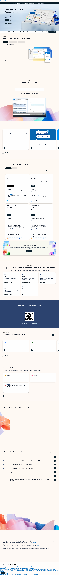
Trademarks (27, 574)
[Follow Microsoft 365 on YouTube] (15, 564)
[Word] (9, 238)
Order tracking (11, 567)
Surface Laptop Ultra (10, 566)
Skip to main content (3, 0)
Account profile (50, 566)
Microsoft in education (34, 567)
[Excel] (11, 238)
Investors (47, 570)
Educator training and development (16, 568)
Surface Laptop (5, 566)
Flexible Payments (28, 567)
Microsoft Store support (3, 567)
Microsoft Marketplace (16, 570)
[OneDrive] (33, 201)
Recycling (33, 574)
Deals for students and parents (25, 568)
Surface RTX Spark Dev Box (17, 566)
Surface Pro (1, 566)
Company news (38, 570)
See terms (32, 182)
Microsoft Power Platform (20, 569)
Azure (40, 569)
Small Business (37, 569)
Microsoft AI (1, 569)
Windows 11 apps (45, 566)
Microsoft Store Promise (22, 567)
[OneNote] (16, 238)
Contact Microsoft (12, 574)
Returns (8, 567)
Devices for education (41, 567)
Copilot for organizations (24, 566)
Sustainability (2, 571)
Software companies (22, 570)
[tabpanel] (29, 57)
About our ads (37, 574)
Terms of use (23, 574)
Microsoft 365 (15, 569)
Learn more (34, 542)
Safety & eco (30, 574)
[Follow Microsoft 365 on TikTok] (19, 564)
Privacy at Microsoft (43, 570)
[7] (3, 556)
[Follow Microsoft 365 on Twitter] (13, 564)
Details (38, 545)
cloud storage (11, 194)
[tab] (5, 42)
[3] (3, 544)
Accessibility (56, 570)
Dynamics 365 (11, 569)
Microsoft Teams (26, 569)
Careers (30, 570)
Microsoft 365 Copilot (32, 569)
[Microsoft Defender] (19, 238)
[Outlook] (31, 201)
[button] (6, 148)
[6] (3, 553)
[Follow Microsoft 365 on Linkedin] (10, 564)
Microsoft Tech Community (9, 570)
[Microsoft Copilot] (7, 238)
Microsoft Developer (44, 569)
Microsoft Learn (49, 569)
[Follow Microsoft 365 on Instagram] (17, 564)
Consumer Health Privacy (3, 574)
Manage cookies (19, 574)
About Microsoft (33, 570)
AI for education (31, 568)
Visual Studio (27, 570)
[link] (4, 32)
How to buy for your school (7, 568)
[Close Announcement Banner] (55, 3)
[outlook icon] (7, 200)
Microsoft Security (6, 569)
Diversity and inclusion (52, 570)
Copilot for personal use (31, 566)
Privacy (16, 574)
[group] (15, 139)
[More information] (12, 228)
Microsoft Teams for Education (48, 567)
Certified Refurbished (16, 567)
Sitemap (8, 574)
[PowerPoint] (12, 238)
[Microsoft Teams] (21, 238)
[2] (3, 539)
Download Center (54, 566)
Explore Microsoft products (39, 566)
